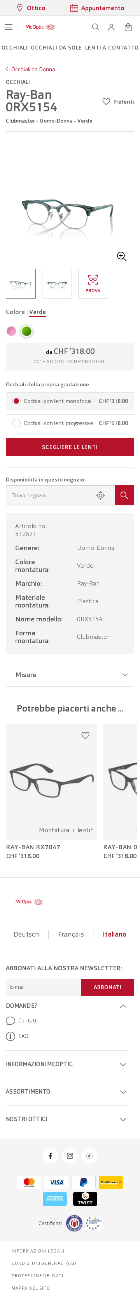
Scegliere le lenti (70, 447)
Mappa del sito (31, 1288)
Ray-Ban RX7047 (33, 847)
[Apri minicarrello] (128, 27)
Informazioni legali (38, 1251)
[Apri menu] (8, 27)
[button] (111, 27)
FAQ (23, 1035)
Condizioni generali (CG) (44, 1263)
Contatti (28, 1020)
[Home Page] (40, 27)
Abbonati (108, 987)
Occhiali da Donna (33, 69)
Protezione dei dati (37, 1275)
